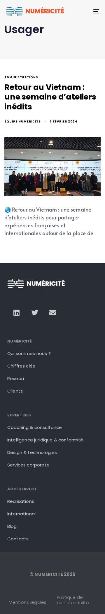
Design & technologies (32, 452)
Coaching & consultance (34, 427)
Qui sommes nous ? (29, 353)
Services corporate (28, 465)
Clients (15, 391)
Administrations (21, 77)
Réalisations (20, 501)
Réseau (15, 378)
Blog (12, 526)
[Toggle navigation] (83, 11)
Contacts (18, 539)
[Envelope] (53, 312)
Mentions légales (27, 602)
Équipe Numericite (22, 121)
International (21, 514)
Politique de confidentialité (73, 600)
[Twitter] (35, 312)
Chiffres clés (21, 366)
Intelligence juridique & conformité (45, 440)
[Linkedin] (16, 312)
